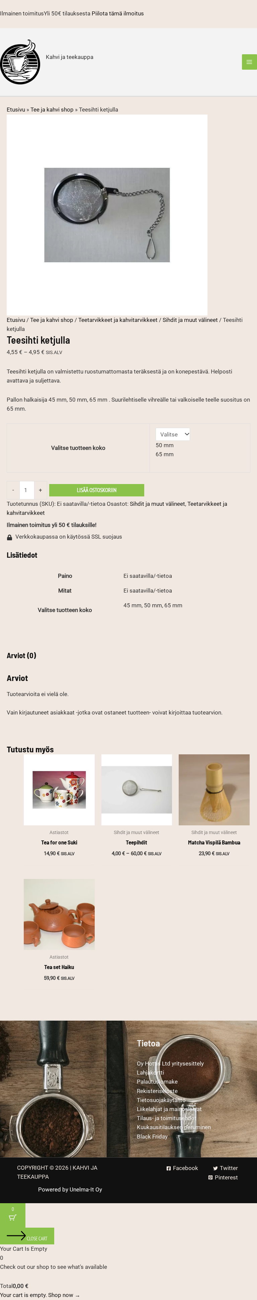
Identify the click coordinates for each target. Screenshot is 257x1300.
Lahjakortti (150, 1072)
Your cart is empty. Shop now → (40, 1295)
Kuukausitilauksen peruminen (174, 1127)
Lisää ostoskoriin (96, 490)
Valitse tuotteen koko (78, 447)
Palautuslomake (157, 1081)
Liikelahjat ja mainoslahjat (169, 1109)
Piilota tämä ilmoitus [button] (118, 13)
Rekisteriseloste (157, 1091)
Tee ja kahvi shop (52, 109)
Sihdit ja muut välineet (190, 320)
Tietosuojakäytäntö (161, 1100)
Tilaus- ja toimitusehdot (166, 1118)
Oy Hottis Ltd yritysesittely (170, 1063)
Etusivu (16, 109)
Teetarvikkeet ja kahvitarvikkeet (118, 320)
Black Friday (152, 1136)
